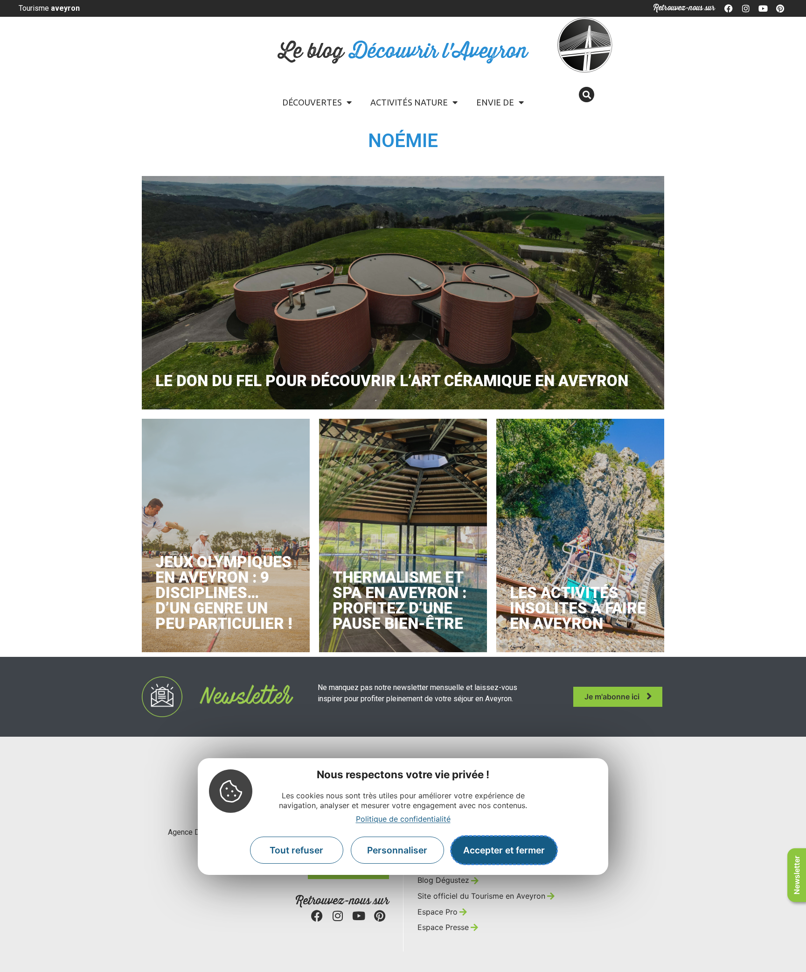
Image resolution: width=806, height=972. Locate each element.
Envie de (495, 102)
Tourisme (49, 8)
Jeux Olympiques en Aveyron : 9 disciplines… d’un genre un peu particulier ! (223, 593)
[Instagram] (746, 8)
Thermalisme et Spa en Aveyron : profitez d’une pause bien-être (399, 600)
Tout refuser (296, 850)
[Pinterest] (780, 8)
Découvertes (312, 102)
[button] (586, 94)
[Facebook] (729, 8)
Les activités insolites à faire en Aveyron (578, 608)
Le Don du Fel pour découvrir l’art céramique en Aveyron (391, 381)
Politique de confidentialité (403, 818)
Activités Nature (409, 102)
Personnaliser (397, 850)
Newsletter (796, 875)
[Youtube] (763, 8)
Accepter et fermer (504, 850)
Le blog (403, 51)
